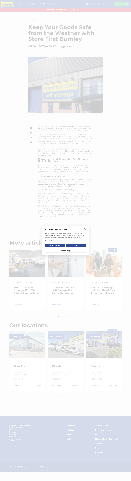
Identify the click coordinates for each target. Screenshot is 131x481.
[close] (85, 229)
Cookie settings (65, 251)
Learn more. (49, 240)
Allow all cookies (54, 245)
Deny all (76, 245)
